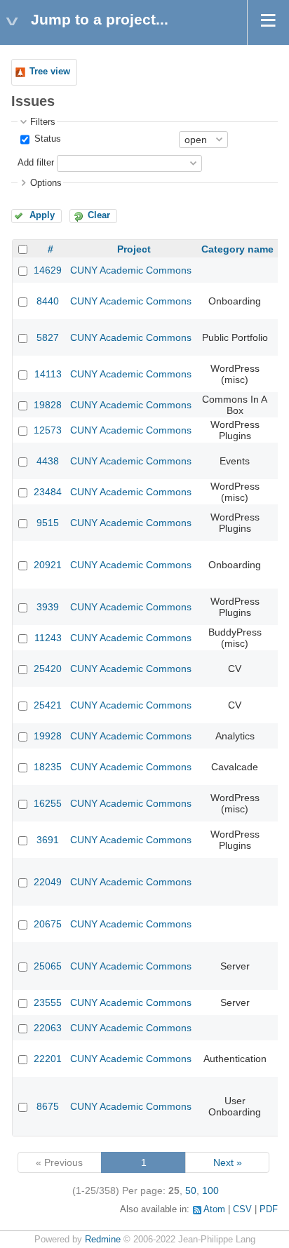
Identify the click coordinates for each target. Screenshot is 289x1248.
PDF (269, 1209)
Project (134, 249)
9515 (47, 522)
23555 (48, 1002)
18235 (48, 766)
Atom (214, 1209)
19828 (48, 404)
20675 (48, 924)
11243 (48, 637)
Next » (227, 1162)
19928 (48, 736)
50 (190, 1190)
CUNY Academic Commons (130, 270)
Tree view (49, 71)
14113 (48, 374)
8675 (47, 1106)
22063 (48, 1027)
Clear (99, 215)
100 (210, 1190)
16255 (48, 803)
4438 (47, 461)
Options (46, 183)
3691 (47, 839)
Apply (42, 215)
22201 (48, 1058)
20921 (48, 564)
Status (46, 139)
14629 (48, 270)
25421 (48, 705)
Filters (42, 122)
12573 (48, 430)
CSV (242, 1209)
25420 (48, 668)
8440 (47, 301)
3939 (47, 606)
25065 (48, 966)
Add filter (36, 163)
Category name (237, 249)
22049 (48, 881)
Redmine (103, 1239)
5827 (47, 337)
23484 (48, 491)
